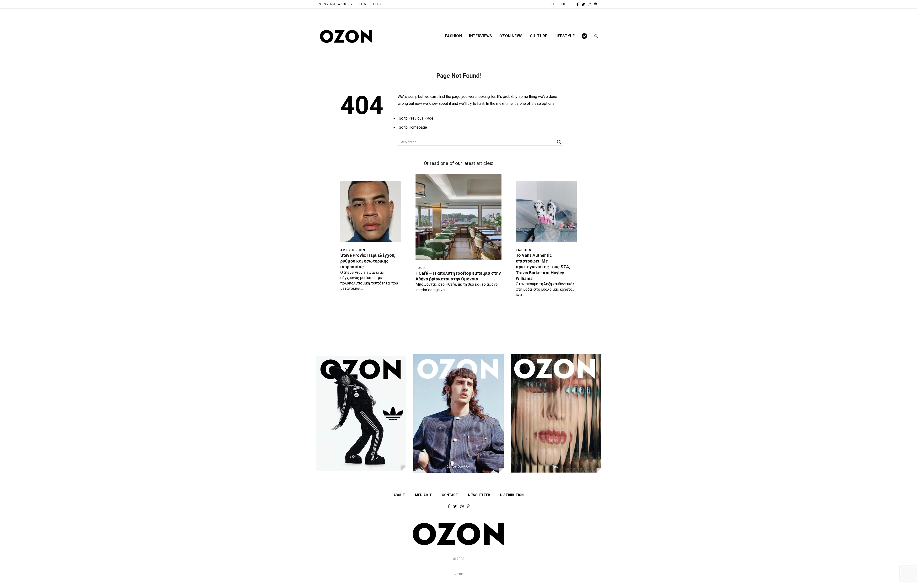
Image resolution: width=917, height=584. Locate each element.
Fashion (453, 36)
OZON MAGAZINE (334, 4)
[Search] (594, 36)
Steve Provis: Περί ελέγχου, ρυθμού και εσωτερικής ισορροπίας (367, 261)
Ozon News (511, 36)
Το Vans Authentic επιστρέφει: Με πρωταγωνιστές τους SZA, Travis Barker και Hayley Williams (543, 267)
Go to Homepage (413, 127)
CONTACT (450, 495)
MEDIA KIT (423, 495)
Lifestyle (564, 36)
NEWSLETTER (370, 4)
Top (459, 574)
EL (553, 4)
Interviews (480, 36)
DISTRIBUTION (512, 495)
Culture (538, 36)
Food (420, 268)
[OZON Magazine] (346, 36)
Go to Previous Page (416, 118)
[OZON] (458, 544)
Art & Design (352, 250)
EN (563, 4)
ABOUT (399, 495)
